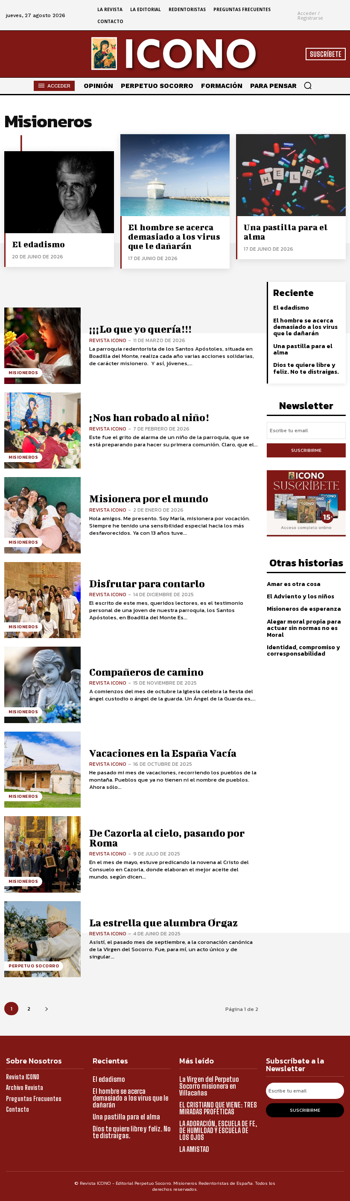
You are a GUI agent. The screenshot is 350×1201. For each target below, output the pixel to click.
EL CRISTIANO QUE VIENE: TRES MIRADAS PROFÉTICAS (218, 1108)
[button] (307, 85)
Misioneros (23, 372)
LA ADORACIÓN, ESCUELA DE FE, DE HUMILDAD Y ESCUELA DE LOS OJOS (218, 1130)
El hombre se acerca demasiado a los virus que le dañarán (174, 236)
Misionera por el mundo (148, 498)
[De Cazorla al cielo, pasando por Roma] (42, 854)
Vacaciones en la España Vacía (162, 753)
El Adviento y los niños (300, 596)
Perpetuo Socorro (34, 966)
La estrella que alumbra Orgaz (163, 923)
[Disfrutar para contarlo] (42, 600)
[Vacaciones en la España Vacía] (42, 770)
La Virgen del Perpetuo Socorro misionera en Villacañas (209, 1086)
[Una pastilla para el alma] (291, 175)
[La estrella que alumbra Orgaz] (42, 939)
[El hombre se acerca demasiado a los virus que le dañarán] (175, 175)
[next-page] (46, 1008)
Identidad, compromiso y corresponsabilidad (303, 650)
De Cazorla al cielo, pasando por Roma (167, 838)
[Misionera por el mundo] (42, 515)
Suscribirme (306, 450)
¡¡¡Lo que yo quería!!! (140, 329)
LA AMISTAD (194, 1149)
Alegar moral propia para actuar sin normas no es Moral (304, 628)
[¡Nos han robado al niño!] (42, 431)
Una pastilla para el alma (286, 231)
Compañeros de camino (146, 672)
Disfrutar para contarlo (147, 583)
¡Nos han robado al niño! (149, 417)
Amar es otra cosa (294, 584)
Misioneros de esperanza (304, 608)
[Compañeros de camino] (42, 685)
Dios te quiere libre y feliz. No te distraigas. (306, 368)
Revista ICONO (107, 340)
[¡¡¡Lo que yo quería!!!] (42, 346)
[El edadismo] (59, 192)
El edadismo (38, 244)
